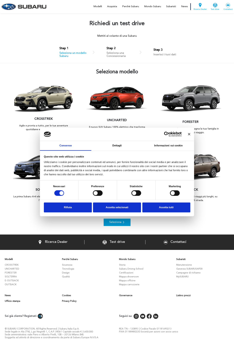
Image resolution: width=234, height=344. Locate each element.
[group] (43, 110)
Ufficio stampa (12, 301)
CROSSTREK (12, 265)
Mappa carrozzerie (129, 284)
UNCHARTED (12, 269)
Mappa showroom (129, 277)
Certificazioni (126, 273)
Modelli (97, 6)
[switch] (98, 193)
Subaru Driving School (131, 269)
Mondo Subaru (152, 6)
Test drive (215, 9)
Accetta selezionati (117, 207)
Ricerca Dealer (200, 9)
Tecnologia (68, 269)
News (184, 6)
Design (66, 273)
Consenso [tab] (65, 145)
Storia (122, 265)
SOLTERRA (11, 277)
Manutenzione (184, 265)
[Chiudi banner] (189, 134)
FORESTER (11, 273)
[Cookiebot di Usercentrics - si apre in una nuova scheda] (167, 134)
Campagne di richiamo (188, 273)
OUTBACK (10, 284)
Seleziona (115, 222)
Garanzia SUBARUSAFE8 (189, 269)
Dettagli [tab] (117, 145)
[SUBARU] (23, 6)
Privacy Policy (69, 301)
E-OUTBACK (12, 280)
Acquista (112, 6)
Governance (125, 295)
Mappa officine (127, 280)
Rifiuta (68, 207)
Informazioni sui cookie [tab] (168, 145)
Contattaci (228, 9)
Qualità (66, 277)
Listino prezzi (183, 295)
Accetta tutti (166, 207)
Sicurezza (67, 265)
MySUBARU (182, 277)
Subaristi (171, 6)
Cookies (66, 295)
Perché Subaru (130, 6)
